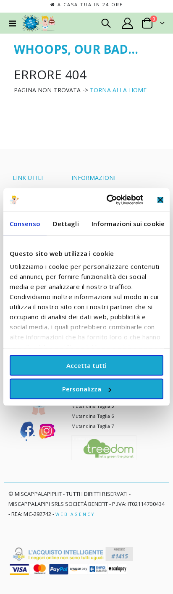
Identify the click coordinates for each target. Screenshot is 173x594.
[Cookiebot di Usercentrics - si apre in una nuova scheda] (108, 200)
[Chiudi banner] (160, 200)
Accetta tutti (86, 365)
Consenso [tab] (25, 223)
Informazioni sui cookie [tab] (128, 223)
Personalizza (81, 389)
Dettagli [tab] (66, 223)
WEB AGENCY (75, 514)
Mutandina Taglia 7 (92, 426)
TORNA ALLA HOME (118, 90)
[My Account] (127, 23)
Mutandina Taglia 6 (92, 416)
